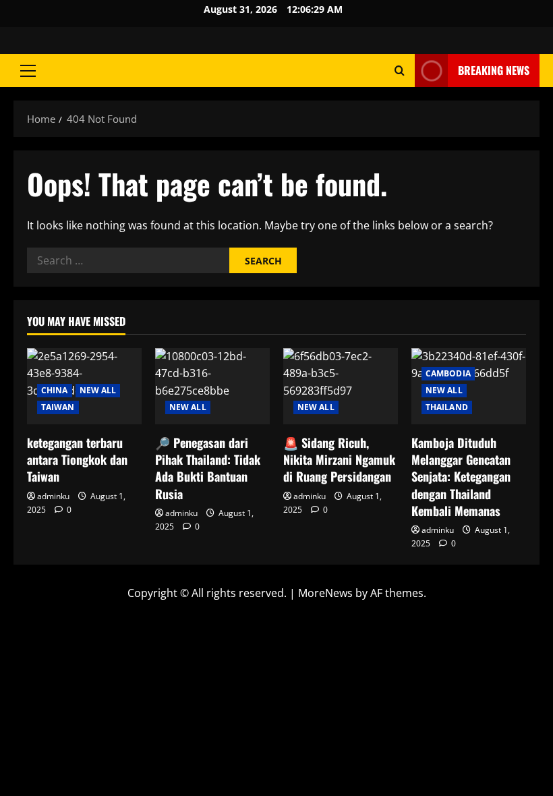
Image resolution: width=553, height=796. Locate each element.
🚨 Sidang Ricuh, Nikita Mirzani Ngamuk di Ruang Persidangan (339, 459)
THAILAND (447, 407)
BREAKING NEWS (493, 70)
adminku (53, 496)
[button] (27, 71)
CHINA (54, 390)
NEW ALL (98, 390)
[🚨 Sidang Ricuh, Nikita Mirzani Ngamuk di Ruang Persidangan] (340, 386)
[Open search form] (400, 70)
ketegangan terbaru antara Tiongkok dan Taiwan (77, 459)
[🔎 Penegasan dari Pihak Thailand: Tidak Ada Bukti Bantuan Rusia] (212, 386)
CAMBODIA (448, 373)
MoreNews (325, 593)
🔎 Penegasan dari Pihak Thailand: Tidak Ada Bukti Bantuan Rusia (207, 468)
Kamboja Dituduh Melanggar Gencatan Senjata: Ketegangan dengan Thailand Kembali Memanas (461, 476)
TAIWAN (58, 407)
